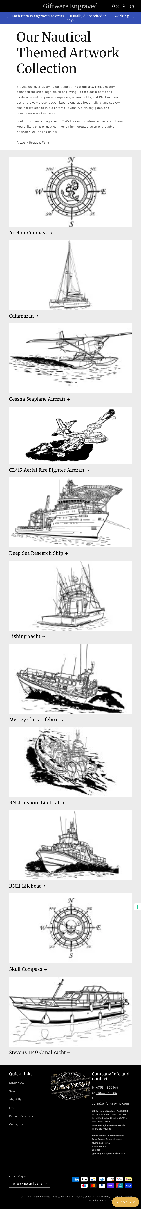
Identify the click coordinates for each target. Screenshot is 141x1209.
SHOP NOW (17, 1082)
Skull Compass (25, 969)
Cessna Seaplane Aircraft (37, 399)
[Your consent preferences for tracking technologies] (137, 906)
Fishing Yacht (25, 636)
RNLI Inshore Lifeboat (34, 803)
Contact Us (16, 1124)
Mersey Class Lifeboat (34, 719)
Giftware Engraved (40, 1196)
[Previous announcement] (7, 18)
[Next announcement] (134, 18)
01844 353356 (106, 1093)
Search (13, 1091)
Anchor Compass (28, 233)
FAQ (12, 1107)
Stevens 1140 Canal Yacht (37, 1052)
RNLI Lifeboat (25, 886)
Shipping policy (97, 1200)
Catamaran (21, 316)
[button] (8, 6)
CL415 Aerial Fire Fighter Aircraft (47, 470)
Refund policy (83, 1196)
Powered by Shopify (62, 1196)
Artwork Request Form (33, 142)
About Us (15, 1099)
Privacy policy (102, 1196)
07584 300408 (107, 1087)
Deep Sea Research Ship (36, 553)
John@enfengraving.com (110, 1103)
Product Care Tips (21, 1116)
